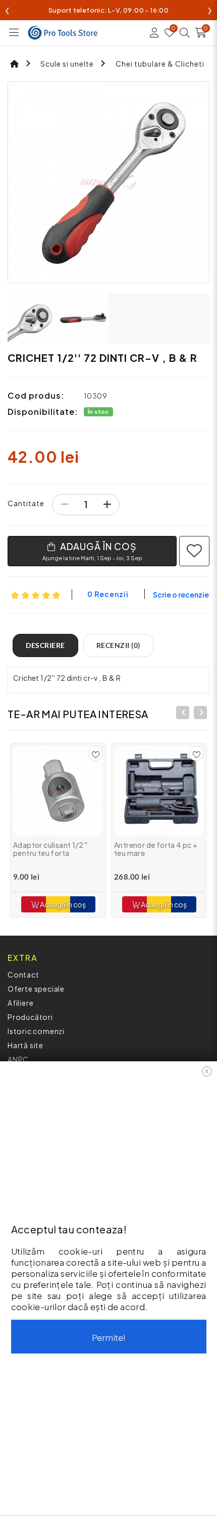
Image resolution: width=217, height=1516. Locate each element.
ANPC (18, 1059)
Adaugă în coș (62, 904)
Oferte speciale (36, 988)
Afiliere (20, 1002)
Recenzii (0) (118, 645)
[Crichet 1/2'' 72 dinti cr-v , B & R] (108, 182)
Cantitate (26, 503)
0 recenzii (108, 594)
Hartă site (25, 1045)
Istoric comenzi (36, 1031)
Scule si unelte (67, 63)
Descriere (45, 645)
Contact (23, 974)
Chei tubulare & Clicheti (160, 63)
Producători (30, 1016)
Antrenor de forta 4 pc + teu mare (156, 849)
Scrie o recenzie (181, 594)
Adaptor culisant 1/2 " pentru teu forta (50, 849)
